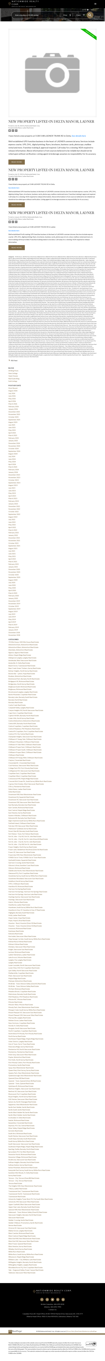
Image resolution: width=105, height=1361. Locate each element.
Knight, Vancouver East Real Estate (48, 305)
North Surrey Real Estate (78, 318)
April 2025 (12, 433)
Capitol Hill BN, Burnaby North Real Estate (43, 267)
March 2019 (12, 625)
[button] (42, 1299)
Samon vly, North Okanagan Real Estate (68, 328)
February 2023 (13, 501)
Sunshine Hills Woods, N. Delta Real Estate (19, 341)
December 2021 (14, 538)
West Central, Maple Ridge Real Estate (76, 349)
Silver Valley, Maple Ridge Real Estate (21, 1128)
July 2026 (11, 393)
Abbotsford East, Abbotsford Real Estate (47, 256)
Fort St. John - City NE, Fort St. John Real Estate (24, 836)
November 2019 (14, 603)
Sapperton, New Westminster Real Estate (22, 1104)
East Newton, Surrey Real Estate (59, 283)
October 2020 (13, 575)
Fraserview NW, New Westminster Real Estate (24, 855)
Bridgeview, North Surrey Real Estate (80, 262)
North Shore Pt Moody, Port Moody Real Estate (60, 318)
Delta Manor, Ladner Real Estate (24, 128)
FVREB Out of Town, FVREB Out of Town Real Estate (25, 291)
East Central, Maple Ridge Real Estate (40, 283)
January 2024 (13, 472)
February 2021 (13, 564)
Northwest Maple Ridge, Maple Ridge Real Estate (25, 1039)
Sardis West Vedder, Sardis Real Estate (81, 330)
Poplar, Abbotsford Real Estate (67, 321)
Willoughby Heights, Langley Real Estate (43, 355)
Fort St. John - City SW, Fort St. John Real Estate (76, 288)
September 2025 (14, 420)
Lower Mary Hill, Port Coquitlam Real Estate (24, 968)
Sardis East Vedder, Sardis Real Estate (22, 330)
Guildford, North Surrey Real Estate (56, 295)
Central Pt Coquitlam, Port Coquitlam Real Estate (25, 731)
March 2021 (12, 561)
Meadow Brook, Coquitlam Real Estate (86, 311)
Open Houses (13, 376)
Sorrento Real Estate (17, 334)
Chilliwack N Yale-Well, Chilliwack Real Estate (32, 272)
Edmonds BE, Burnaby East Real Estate (22, 818)
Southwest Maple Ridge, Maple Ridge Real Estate (53, 335)
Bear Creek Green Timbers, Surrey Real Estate (45, 260)
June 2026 (12, 396)
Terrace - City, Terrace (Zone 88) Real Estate (52, 341)
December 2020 (14, 569)
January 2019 (13, 630)
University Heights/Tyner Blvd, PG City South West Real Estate (38, 344)
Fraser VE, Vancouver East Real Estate (65, 290)
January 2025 (13, 441)
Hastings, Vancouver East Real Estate (32, 299)
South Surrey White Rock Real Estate (21, 1141)
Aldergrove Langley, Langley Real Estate (50, 258)
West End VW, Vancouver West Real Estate (36, 351)
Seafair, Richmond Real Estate (32, 332)
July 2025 (11, 425)
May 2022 (12, 525)
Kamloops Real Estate (88, 302)
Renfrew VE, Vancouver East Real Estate (72, 327)
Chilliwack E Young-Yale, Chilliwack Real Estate (68, 270)
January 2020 (13, 598)
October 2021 (13, 543)
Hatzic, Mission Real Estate (49, 299)
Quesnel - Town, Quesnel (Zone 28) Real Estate (75, 325)
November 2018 (14, 635)
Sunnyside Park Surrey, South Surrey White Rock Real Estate (78, 339)
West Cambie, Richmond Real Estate (56, 349)
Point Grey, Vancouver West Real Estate (49, 321)
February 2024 (13, 469)
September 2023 (14, 483)
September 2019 (14, 609)
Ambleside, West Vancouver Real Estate (71, 258)
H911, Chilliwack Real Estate (73, 295)
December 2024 (14, 443)
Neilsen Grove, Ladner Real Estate (50, 316)
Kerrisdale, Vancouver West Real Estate (30, 304)
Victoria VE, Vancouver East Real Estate (18, 349)
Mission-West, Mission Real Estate (86, 312)
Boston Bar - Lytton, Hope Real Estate (21, 673)
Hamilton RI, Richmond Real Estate (20, 886)
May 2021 (12, 556)
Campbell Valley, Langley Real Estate (66, 265)
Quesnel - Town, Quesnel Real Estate (21, 1083)
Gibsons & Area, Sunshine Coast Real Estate (23, 865)
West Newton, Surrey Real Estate (73, 351)
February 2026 (13, 406)
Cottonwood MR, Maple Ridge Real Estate (51, 277)
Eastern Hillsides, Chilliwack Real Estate (78, 283)
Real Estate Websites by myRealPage (86, 1331)
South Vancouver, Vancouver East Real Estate (29, 335)
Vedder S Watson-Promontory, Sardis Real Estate (70, 347)
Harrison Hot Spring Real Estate (20, 297)
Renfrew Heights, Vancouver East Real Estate (50, 327)
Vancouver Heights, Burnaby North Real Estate (24, 1215)
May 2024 (12, 462)
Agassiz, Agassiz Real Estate (15, 258)
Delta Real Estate (72, 279)
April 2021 (12, 559)
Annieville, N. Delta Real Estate (19, 663)
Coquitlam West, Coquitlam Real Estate (30, 277)
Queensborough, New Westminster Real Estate (34, 325)
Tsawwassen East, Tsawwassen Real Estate (57, 342)
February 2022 (13, 533)
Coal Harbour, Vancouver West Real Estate (31, 276)
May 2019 (12, 619)
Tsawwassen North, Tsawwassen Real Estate (79, 342)
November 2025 (14, 414)
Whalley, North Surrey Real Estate (20, 1249)
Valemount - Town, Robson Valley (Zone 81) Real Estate (72, 346)
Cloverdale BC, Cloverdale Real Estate (21, 763)
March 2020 (12, 593)
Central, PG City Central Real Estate (21, 270)
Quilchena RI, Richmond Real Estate (29, 327)
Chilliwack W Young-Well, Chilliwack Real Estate (57, 274)
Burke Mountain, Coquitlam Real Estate (72, 263)
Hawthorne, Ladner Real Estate (65, 299)
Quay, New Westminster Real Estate (53, 323)
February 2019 (13, 627)
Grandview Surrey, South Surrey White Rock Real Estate (27, 876)
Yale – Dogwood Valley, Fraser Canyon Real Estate (25, 1270)
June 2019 (12, 617)
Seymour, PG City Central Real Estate (69, 332)
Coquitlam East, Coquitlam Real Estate (21, 773)
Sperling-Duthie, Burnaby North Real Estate (78, 335)
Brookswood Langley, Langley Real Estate (51, 263)
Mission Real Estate (72, 312)
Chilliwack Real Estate (38, 274)
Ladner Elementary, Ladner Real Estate (84, 305)
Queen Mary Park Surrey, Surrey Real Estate (74, 323)
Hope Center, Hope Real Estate (79, 300)
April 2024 (12, 464)
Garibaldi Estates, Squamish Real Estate (49, 291)
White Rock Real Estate (21, 353)
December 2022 (14, 506)
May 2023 (12, 493)
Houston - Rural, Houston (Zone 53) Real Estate (30, 302)
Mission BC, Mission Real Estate (58, 312)
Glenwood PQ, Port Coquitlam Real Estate (67, 293)
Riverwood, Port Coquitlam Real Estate (22, 1094)
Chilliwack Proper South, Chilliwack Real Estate (80, 272)
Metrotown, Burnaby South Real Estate (19, 312)
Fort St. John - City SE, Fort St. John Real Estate (52, 288)
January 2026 (13, 409)
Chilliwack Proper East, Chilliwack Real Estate (56, 272)
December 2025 (14, 412)
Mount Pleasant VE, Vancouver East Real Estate (70, 314)
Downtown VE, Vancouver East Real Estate (44, 281)
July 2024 (11, 456)
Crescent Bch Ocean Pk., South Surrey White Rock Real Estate (78, 277)
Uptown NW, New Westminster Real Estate (47, 346)
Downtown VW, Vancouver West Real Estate (67, 281)
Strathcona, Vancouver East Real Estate (73, 337)
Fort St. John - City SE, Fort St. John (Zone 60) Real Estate (26, 288)
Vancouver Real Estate (33, 347)
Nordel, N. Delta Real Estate (86, 316)
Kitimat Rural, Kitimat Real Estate (80, 304)
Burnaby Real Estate (38, 265)
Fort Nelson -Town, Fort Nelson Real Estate (63, 286)
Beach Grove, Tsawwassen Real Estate (22, 260)
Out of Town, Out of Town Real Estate (52, 319)
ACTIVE (84, 9)
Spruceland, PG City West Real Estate (21, 1152)
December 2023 (14, 475)
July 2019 (11, 614)
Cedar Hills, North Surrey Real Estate (64, 267)
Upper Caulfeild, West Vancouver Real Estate (24, 1204)
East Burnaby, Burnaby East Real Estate (22, 805)
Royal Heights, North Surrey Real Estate (25, 328)
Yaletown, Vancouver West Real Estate (29, 356)
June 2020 (12, 585)
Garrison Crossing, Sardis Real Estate (69, 291)
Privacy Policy (71, 1331)
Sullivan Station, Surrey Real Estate (32, 339)
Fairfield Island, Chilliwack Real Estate (59, 284)
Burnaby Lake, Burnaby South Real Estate (22, 697)
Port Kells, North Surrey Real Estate (85, 321)
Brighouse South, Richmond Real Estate (22, 687)
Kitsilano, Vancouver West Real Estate (28, 305)
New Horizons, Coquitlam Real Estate (68, 316)
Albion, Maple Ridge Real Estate (31, 258)
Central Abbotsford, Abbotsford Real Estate (85, 267)
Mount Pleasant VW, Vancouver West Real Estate (25, 1015)
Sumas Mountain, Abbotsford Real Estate (51, 339)
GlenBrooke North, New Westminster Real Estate (44, 293)
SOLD (92, 9)
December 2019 (14, 601)
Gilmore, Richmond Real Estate (23, 293)
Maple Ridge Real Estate (76, 309)
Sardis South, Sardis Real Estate (40, 330)
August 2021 (12, 548)
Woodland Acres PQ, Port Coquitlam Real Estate (66, 355)
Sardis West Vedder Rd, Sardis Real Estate (59, 330)
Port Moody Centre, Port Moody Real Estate (24, 1062)
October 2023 (13, 480)
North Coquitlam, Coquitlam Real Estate (38, 318)
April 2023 (12, 496)
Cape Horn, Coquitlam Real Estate (23, 267)
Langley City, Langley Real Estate (34, 307)
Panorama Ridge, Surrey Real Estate (71, 319)
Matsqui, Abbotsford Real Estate (20, 981)
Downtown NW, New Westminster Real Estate (24, 794)
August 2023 (12, 485)
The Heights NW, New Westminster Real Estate (25, 1186)
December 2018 (14, 632)
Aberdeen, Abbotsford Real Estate (87, 256)
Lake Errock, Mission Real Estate (16, 307)
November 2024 (14, 446)
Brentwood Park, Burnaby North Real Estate (40, 262)
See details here (79, 136)
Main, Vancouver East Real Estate (61, 309)
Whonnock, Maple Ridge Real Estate (62, 353)
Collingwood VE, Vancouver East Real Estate (75, 276)
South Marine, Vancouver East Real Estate (52, 334)
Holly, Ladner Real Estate (64, 300)
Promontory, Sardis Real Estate (36, 323)
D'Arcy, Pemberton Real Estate (42, 279)
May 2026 (12, 399)
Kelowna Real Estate (13, 304)
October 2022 (13, 511)
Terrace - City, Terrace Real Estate (73, 341)
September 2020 (14, 577)
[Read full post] (52, 74)
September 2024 (14, 451)
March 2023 (12, 498)
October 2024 (13, 448)
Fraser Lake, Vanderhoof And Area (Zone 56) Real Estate (40, 290)
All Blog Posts (13, 371)
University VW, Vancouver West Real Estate (65, 344)
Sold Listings (12, 381)
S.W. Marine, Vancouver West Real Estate (46, 328)
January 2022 (13, 535)
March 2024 (12, 467)
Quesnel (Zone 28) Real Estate (55, 325)
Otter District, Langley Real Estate (34, 319)
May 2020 (12, 588)
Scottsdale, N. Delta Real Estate (16, 332)
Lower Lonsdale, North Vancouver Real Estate (65, 307)
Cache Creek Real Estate (50, 265)
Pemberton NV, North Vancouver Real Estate (24, 1049)
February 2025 (13, 438)
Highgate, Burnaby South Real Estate (47, 300)
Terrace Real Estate (88, 341)
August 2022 (12, 517)
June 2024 (12, 459)
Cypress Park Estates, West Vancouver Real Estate (21, 279)
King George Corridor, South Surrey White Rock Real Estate (56, 304)
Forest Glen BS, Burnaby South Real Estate (41, 286)
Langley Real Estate (48, 307)
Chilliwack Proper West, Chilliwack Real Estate (20, 274)
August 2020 (12, 580)
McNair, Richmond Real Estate (69, 311)
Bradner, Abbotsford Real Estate (20, 262)
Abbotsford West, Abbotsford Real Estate (68, 256)
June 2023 (12, 491)
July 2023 (11, 488)
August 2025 (12, 422)
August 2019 (12, 611)
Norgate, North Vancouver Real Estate (18, 318)
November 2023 (14, 477)
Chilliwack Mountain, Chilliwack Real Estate (23, 742)
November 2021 (14, 540)
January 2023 (13, 504)
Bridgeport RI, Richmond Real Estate (61, 262)
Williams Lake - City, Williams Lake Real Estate (84, 353)
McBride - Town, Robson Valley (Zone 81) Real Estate (25, 311)
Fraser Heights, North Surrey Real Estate (22, 847)
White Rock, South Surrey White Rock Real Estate (40, 353)
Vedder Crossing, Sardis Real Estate (48, 347)
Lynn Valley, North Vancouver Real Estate (22, 309)
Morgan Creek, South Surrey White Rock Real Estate (44, 314)
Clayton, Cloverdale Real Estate (78, 274)
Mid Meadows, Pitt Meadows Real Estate (39, 312)
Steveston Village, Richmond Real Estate (52, 337)
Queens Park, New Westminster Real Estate (23, 1073)
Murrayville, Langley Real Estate (32, 316)
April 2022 (12, 527)
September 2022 (14, 514)
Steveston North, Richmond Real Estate (32, 337)
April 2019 (12, 622)
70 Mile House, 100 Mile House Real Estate (26, 256)
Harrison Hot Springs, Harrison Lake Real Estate (70, 297)
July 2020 (11, 582)
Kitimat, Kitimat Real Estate (18, 944)
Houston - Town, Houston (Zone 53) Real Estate (54, 302)
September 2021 (14, 546)
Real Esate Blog (13, 378)
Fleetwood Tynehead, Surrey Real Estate (18, 286)
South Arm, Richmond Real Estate (32, 334)
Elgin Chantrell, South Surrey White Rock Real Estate (35, 284)
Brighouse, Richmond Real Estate (32, 263)
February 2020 (13, 596)
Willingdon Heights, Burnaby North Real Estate (20, 355)
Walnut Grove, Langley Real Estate (38, 349)
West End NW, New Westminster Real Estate (24, 1238)
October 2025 (13, 417)
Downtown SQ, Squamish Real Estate (24, 281)
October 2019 (13, 606)
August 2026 (12, 391)
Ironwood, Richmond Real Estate (74, 302)
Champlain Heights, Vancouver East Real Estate (43, 270)
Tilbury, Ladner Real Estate (38, 342)
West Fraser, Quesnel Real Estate (56, 351)
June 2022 (12, 522)
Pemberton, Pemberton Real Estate (30, 321)
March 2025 (12, 435)
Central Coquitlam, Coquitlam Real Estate (39, 269)
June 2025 (12, 427)
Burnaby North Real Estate (25, 265)
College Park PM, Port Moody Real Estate (53, 276)
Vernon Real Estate (88, 347)
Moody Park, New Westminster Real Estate (19, 314)
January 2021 (13, 567)
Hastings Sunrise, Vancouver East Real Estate (24, 897)
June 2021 (12, 554)
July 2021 (11, 551)
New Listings (13, 373)
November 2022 (14, 509)
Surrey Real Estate (36, 341)
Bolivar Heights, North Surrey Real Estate (68, 260)
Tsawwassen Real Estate (14, 344)
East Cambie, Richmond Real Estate (21, 283)
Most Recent (13, 388)
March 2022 (12, 530)
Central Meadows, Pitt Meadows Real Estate (62, 269)
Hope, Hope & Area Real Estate (19, 920)
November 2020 (14, 572)
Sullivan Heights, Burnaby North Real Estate (23, 1162)
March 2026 (12, 404)
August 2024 (12, 454)
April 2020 (12, 590)
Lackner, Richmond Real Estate (65, 305)
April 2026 (12, 401)
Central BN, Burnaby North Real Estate (18, 269)
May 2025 (12, 430)
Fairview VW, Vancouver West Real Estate (80, 284)
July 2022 (11, 519)
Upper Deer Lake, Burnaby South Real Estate (24, 346)
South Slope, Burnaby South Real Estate (73, 334)
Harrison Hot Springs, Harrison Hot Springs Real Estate (43, 297)
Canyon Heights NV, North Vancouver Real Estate (25, 710)
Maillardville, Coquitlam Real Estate (43, 309)
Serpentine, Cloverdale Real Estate (50, 332)
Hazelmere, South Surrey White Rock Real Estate (25, 907)
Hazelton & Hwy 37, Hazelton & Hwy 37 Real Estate (25, 300)
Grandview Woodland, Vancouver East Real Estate (33, 295)
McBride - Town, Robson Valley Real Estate (50, 311)
